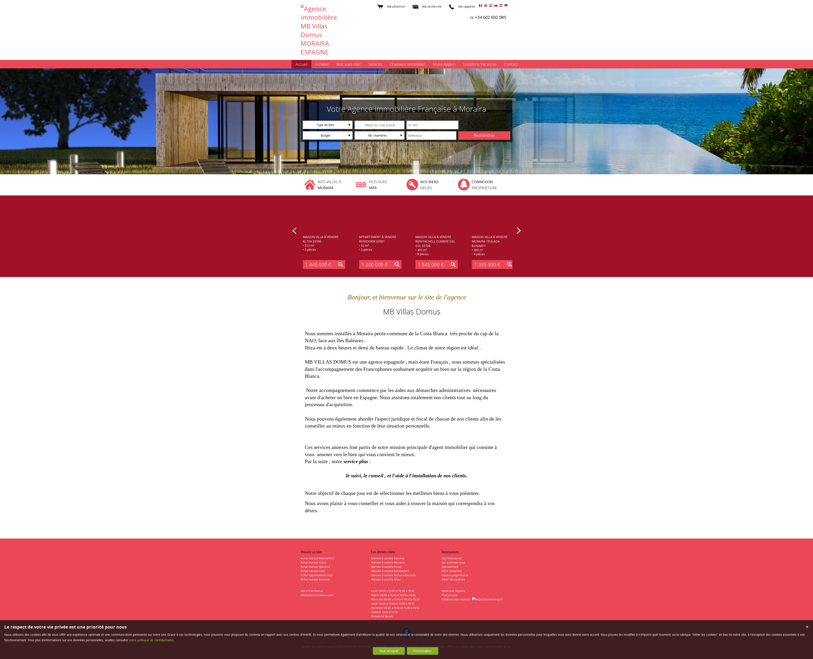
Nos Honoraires (452, 558)
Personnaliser (422, 651)
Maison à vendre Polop (386, 566)
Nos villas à (329, 184)
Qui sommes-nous (453, 562)
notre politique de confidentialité (151, 640)
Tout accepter (388, 651)
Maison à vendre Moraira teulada (393, 575)
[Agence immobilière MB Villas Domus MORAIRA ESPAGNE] (324, 52)
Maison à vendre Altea (386, 579)
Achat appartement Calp (316, 575)
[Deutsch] (506, 6)
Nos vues (378, 184)
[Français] (480, 6)
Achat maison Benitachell (318, 558)
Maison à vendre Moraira (388, 562)
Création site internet (456, 599)
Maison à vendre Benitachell (390, 571)
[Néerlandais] (501, 6)
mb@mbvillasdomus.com (317, 595)
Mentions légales (453, 591)
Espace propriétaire (455, 575)
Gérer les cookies (453, 579)
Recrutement (450, 566)
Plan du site (449, 595)
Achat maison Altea (313, 562)
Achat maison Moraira (315, 566)
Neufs (429, 184)
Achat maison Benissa (315, 579)
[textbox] (379, 125)
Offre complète (452, 571)
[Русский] (496, 6)
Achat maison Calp (313, 571)
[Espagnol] (491, 6)
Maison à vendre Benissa (387, 558)
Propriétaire (484, 184)
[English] (486, 6)
